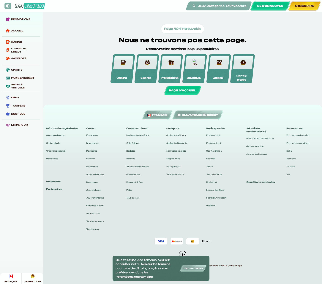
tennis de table (214, 174)
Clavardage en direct (200, 115)
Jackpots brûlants (176, 135)
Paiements (53, 181)
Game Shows (133, 174)
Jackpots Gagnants (176, 143)
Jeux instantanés (95, 198)
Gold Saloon (132, 143)
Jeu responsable (254, 146)
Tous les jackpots (95, 221)
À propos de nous (55, 135)
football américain (216, 198)
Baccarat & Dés (134, 182)
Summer (90, 159)
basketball (211, 182)
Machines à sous (95, 205)
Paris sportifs (213, 135)
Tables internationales (137, 166)
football (210, 159)
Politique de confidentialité (260, 138)
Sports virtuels (214, 151)
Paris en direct (213, 143)
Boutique (291, 159)
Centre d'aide (53, 143)
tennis (209, 166)
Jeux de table (93, 213)
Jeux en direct (93, 190)
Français (159, 115)
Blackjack (131, 159)
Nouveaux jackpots (176, 151)
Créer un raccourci (55, 151)
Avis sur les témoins (256, 154)
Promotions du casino (297, 135)
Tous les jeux (92, 229)
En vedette (91, 135)
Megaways (92, 182)
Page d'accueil (182, 90)
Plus (205, 241)
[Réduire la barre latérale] (7, 6)
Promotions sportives (297, 143)
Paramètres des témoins (134, 276)
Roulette (130, 151)
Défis (289, 151)
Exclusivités (92, 166)
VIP (288, 174)
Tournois (290, 166)
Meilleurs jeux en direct (137, 135)
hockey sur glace (215, 190)
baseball (210, 205)
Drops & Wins (173, 159)
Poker (129, 190)
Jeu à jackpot (173, 166)
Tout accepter (193, 268)
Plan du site (52, 159)
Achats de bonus (95, 174)
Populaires (91, 151)
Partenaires (54, 189)
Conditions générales (260, 182)
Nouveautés (92, 143)
